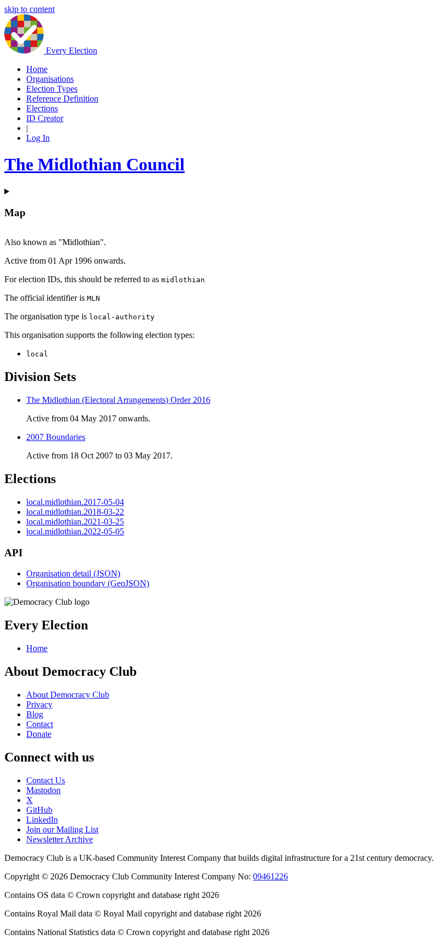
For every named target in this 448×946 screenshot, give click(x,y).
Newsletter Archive (59, 839)
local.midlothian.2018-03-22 (75, 511)
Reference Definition (62, 98)
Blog (34, 714)
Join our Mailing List (62, 829)
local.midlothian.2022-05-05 (75, 531)
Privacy (39, 704)
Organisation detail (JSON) (73, 573)
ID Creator (44, 118)
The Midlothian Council (94, 164)
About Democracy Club (67, 694)
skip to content (29, 9)
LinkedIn (42, 819)
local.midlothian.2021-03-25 (75, 521)
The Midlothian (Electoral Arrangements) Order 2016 (118, 399)
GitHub (39, 809)
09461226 (270, 876)
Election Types (52, 88)
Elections (42, 108)
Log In (38, 137)
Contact (39, 724)
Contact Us (45, 780)
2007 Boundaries (55, 437)
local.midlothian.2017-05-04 (75, 502)
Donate (38, 734)
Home (37, 69)
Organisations (50, 79)
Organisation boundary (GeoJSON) (87, 583)
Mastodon (43, 790)
